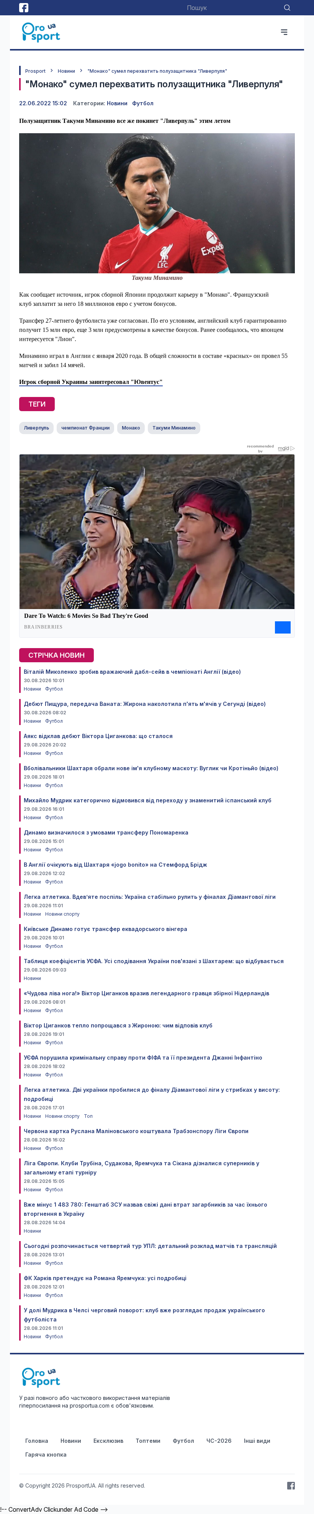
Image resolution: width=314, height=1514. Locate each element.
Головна (36, 1440)
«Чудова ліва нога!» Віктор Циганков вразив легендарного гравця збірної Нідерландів (146, 993)
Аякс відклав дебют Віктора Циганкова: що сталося (98, 736)
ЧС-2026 (219, 1440)
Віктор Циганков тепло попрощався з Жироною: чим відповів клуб (118, 1025)
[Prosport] (41, 32)
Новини (66, 71)
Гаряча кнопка (46, 1454)
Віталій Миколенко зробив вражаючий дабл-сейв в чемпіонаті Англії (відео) (132, 671)
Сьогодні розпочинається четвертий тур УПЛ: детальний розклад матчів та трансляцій (150, 1246)
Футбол (143, 103)
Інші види (257, 1440)
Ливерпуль (36, 428)
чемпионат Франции (85, 428)
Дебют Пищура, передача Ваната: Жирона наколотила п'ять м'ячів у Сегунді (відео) (145, 704)
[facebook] (23, 7)
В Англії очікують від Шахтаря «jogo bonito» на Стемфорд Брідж (115, 864)
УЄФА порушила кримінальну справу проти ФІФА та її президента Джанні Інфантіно (143, 1057)
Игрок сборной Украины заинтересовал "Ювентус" (91, 382)
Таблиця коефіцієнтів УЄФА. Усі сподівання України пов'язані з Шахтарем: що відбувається (154, 961)
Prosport (35, 71)
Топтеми (148, 1440)
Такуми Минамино (174, 428)
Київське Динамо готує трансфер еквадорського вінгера (105, 929)
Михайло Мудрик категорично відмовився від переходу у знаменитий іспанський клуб (147, 800)
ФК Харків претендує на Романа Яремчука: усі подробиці (105, 1278)
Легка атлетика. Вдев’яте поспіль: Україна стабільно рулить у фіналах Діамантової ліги (150, 896)
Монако (131, 428)
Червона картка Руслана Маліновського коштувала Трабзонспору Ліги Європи (136, 1131)
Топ (88, 1116)
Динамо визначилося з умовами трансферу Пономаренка (106, 832)
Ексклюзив (108, 1440)
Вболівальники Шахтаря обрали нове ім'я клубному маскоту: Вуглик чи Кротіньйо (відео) (151, 768)
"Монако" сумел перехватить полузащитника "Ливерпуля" (157, 71)
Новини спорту (62, 914)
